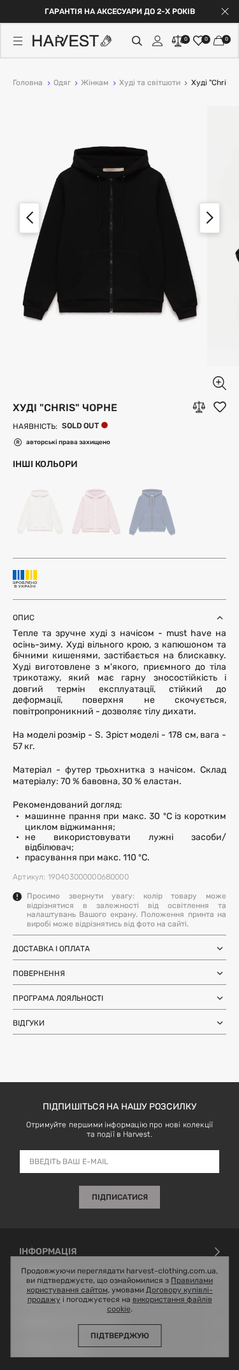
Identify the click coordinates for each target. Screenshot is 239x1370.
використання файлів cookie (159, 1304)
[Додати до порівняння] (199, 407)
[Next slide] (209, 218)
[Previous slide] (29, 218)
